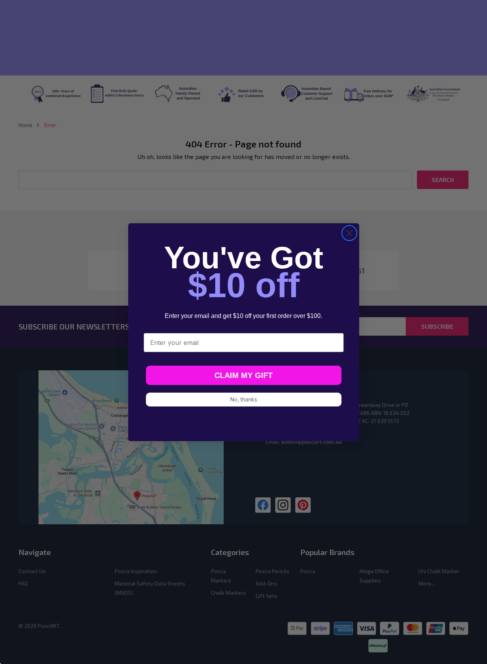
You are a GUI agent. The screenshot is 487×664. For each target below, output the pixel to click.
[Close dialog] (349, 233)
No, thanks (243, 399)
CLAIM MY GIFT (243, 375)
